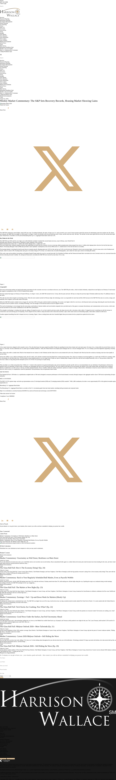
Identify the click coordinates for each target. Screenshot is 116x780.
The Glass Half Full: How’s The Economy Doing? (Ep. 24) (15, 537)
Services (2, 17)
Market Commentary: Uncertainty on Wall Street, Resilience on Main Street (19, 536)
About (1, 26)
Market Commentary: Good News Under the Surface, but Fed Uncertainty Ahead (31, 617)
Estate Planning (4, 23)
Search (1, 0)
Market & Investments (5, 41)
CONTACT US (4, 53)
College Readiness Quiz (6, 51)
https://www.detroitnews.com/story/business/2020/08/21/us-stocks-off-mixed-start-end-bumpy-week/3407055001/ (28, 390)
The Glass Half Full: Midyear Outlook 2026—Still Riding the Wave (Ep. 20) (29, 646)
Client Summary (11, 758)
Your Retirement (4, 37)
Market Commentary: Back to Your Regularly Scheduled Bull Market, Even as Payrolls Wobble (24, 540)
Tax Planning (3, 24)
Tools (1, 44)
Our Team (2, 28)
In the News (3, 43)
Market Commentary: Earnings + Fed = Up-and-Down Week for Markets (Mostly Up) (33, 597)
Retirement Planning (5, 20)
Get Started (3, 551)
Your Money (3, 34)
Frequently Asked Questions (7, 736)
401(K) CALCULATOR (6, 48)
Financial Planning (4, 19)
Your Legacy (3, 38)
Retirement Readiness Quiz (7, 47)
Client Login (3, 3)
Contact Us (3, 530)
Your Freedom (3, 40)
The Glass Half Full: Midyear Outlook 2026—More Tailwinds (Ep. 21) (27, 626)
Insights (2, 33)
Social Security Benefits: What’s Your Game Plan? (12, 538)
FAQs (1, 31)
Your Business (3, 36)
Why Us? (2, 27)
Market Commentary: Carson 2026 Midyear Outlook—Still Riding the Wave (29, 636)
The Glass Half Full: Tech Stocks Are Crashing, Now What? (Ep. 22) (26, 607)
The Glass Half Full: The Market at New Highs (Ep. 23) (14, 541)
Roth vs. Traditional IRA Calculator (9, 50)
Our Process (3, 30)
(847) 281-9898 (4, 2)
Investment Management (6, 21)
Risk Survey (3, 46)
